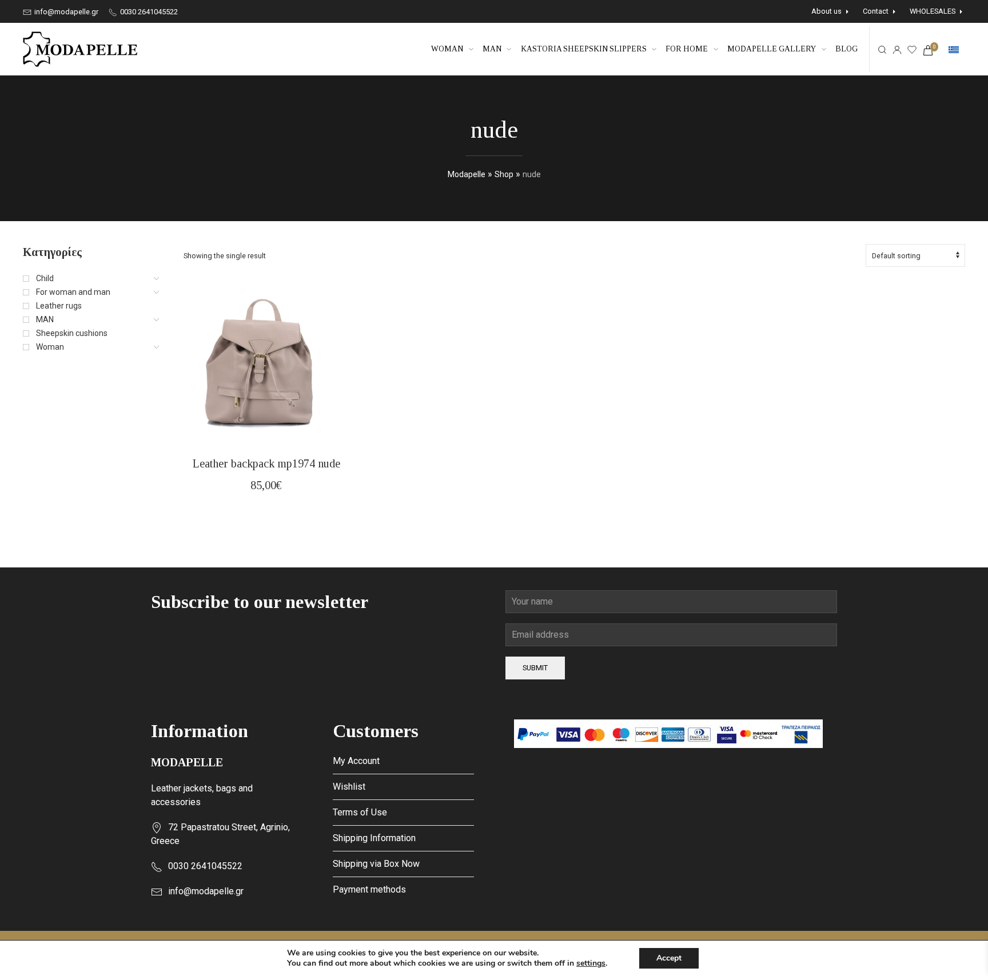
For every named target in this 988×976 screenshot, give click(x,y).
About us (826, 11)
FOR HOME (687, 49)
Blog (846, 49)
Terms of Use (360, 812)
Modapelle (466, 174)
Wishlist (349, 786)
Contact (876, 11)
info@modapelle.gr (65, 11)
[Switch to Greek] (954, 50)
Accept (669, 958)
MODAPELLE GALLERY (771, 49)
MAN (492, 49)
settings (590, 963)
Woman (447, 49)
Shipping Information (374, 838)
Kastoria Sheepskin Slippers (584, 49)
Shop (504, 174)
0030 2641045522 (148, 11)
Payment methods (369, 889)
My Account (356, 760)
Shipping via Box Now (376, 863)
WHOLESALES (932, 11)
